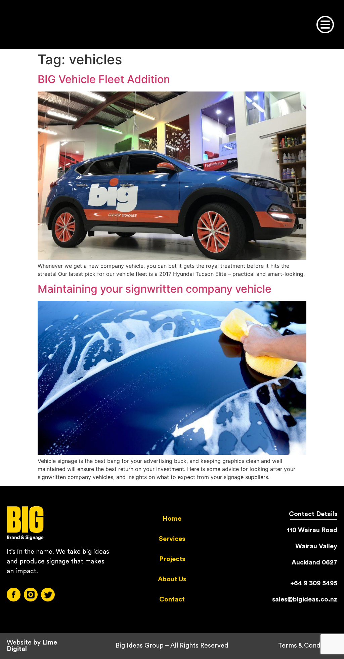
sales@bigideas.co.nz (304, 599)
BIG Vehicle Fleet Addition (104, 79)
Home (172, 518)
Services (172, 539)
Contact (172, 599)
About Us (172, 579)
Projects (172, 559)
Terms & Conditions (307, 645)
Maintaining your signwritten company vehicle (154, 288)
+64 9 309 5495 (313, 583)
